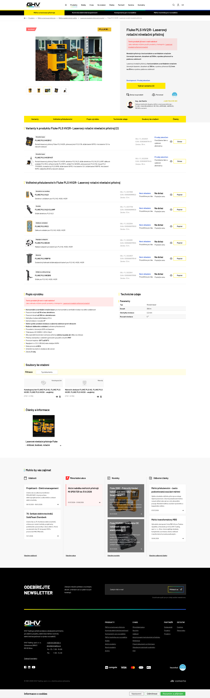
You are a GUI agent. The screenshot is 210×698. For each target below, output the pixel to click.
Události (32, 478)
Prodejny (167, 634)
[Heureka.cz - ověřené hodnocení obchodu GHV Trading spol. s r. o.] (174, 94)
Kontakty (141, 5)
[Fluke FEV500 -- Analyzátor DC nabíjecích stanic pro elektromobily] (126, 535)
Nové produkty (110, 647)
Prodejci (167, 630)
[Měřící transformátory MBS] (167, 529)
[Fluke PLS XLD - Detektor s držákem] (29, 194)
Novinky (115, 478)
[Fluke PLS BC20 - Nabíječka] (29, 243)
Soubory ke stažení (150, 119)
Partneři (121, 5)
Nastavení (136, 693)
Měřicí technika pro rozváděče (166, 13)
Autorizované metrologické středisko (146, 637)
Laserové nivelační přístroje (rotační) (76, 303)
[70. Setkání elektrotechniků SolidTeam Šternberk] (42, 524)
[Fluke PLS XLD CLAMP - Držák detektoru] (29, 209)
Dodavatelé (168, 627)
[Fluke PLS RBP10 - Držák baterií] (29, 258)
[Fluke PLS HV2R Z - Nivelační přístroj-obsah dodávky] (29, 141)
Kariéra (131, 5)
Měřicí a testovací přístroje (44, 13)
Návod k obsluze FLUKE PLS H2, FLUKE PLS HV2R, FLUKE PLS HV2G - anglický (84, 390)
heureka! (174, 667)
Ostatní (181, 622)
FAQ (134, 651)
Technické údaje (120, 119)
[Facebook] (25, 667)
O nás (92, 5)
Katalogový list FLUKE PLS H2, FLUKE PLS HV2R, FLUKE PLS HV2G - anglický (42, 390)
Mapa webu (181, 630)
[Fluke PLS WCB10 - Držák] (29, 275)
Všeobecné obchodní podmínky (144, 647)
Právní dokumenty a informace (144, 644)
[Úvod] (66, 5)
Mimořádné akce (78, 478)
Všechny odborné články (158, 555)
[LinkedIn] (29, 667)
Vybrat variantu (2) (146, 86)
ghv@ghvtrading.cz (54, 646)
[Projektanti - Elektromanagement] (42, 496)
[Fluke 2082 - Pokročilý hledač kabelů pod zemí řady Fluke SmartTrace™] (126, 500)
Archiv (107, 651)
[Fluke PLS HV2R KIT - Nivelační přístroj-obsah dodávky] (29, 161)
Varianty (35, 119)
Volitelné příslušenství (62, 119)
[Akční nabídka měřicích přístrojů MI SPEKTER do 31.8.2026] (84, 495)
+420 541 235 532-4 (54, 643)
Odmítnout (152, 693)
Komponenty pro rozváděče (125, 13)
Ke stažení (102, 5)
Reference (136, 641)
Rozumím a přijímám (173, 693)
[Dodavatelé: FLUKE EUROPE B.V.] (104, 29)
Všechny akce (71, 555)
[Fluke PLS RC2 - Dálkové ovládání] (29, 226)
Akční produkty (110, 644)
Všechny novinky (114, 555)
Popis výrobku (93, 119)
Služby (83, 5)
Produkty (73, 5)
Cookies (180, 627)
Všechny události (30, 555)
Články (111, 5)
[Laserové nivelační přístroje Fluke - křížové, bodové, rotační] (43, 432)
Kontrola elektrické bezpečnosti (84, 13)
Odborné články (161, 478)
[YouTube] (33, 667)
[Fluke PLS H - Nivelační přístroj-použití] (68, 58)
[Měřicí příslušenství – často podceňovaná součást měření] (167, 499)
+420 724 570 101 (170, 101)
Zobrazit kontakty (30, 658)
